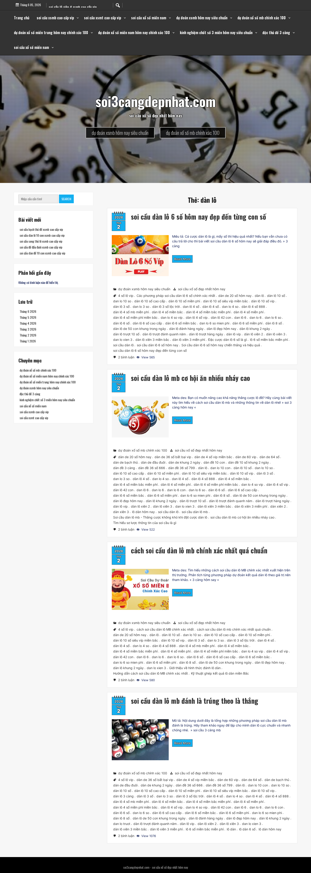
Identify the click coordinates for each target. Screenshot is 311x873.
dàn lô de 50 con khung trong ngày (139, 328)
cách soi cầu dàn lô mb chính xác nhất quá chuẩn (199, 550)
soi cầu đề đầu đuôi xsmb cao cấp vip (41, 247)
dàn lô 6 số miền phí (247, 323)
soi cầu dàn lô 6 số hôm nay (157, 345)
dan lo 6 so (273, 317)
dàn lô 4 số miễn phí (248, 312)
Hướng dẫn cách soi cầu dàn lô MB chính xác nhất (150, 673)
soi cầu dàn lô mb (195, 512)
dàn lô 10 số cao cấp (149, 301)
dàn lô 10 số (276, 296)
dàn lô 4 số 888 (253, 306)
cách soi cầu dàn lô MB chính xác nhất (165, 629)
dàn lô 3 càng (123, 796)
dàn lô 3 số (121, 306)
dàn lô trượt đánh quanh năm (164, 334)
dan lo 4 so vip (172, 317)
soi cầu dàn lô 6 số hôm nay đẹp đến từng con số (198, 216)
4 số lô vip (125, 296)
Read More (182, 259)
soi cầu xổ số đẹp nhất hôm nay (201, 289)
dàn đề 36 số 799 (181, 468)
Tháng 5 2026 (28, 317)
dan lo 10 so (122, 301)
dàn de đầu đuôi (153, 462)
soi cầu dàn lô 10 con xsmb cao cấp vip (42, 235)
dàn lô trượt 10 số (126, 334)
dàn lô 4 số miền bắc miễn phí (208, 312)
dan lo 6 (256, 317)
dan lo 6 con (176, 490)
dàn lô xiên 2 (253, 334)
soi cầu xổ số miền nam (148, 18)
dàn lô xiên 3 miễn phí (188, 339)
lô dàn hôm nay (143, 512)
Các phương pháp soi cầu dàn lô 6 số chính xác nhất (176, 296)
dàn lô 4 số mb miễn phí (131, 312)
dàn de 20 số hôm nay (235, 296)
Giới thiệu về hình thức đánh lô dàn (195, 668)
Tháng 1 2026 (28, 341)
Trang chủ (21, 18)
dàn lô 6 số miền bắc (180, 323)
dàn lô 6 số (121, 323)
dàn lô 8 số (273, 323)
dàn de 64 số (269, 457)
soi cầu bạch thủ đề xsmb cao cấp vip (41, 229)
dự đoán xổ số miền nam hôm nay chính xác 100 (134, 32)
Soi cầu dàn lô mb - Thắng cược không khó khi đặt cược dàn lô (160, 517)
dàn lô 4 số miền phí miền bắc (135, 317)
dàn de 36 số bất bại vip (173, 457)
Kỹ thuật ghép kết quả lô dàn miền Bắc (220, 673)
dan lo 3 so (141, 306)
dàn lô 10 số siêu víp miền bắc (225, 301)
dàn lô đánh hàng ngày (186, 328)
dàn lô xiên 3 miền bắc (152, 339)
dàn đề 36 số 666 (151, 468)
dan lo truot (121, 824)
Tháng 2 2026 (28, 335)
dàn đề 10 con (214, 462)
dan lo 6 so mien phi (214, 323)
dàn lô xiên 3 (275, 334)
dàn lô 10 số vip (263, 301)
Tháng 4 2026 (28, 323)
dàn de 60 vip (245, 457)
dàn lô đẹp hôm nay (221, 328)
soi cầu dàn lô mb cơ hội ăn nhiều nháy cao (190, 378)
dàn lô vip (233, 334)
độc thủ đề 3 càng (276, 32)
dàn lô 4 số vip (197, 317)
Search (66, 198)
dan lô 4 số (191, 306)
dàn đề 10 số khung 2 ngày (248, 462)
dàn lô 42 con (221, 317)
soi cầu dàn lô (123, 345)
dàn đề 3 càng (124, 468)
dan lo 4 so (230, 306)
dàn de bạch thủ (125, 462)
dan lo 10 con (220, 468)
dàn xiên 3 (121, 512)
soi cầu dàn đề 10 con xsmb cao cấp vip (42, 253)
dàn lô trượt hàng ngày (206, 334)
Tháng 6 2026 (28, 311)
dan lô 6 (240, 317)
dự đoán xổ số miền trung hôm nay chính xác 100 (51, 32)
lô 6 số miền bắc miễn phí (269, 339)
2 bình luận (126, 357)
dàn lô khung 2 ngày (255, 328)
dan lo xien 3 (122, 339)
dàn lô (259, 296)
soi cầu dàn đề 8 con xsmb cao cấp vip (76, 7)
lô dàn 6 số (247, 829)
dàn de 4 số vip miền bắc (213, 457)
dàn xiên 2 (278, 506)
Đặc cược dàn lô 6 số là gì (227, 339)
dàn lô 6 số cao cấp (147, 323)
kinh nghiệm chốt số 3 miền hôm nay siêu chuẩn (216, 32)
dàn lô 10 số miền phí (184, 301)
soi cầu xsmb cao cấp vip (55, 18)
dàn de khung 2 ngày (184, 462)
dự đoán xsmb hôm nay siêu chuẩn (201, 18)
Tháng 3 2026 (28, 329)
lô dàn (231, 829)
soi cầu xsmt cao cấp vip (102, 18)
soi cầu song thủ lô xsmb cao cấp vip (41, 241)
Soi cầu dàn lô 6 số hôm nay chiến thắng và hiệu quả (220, 345)
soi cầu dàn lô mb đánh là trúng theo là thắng (194, 701)
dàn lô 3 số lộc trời (166, 306)
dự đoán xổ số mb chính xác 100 (261, 18)
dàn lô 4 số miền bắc (167, 312)
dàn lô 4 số (210, 306)
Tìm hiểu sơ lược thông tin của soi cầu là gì (144, 523)
